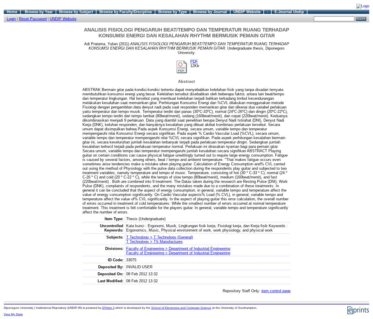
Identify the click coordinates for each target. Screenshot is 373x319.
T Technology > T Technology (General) (159, 237)
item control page (276, 291)
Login (11, 19)
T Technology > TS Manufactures (154, 241)
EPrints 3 (108, 307)
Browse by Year (39, 12)
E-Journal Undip (289, 12)
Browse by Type (172, 12)
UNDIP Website (247, 12)
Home (12, 12)
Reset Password (33, 19)
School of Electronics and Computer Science (181, 307)
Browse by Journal (210, 12)
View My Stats (13, 314)
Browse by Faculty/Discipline (125, 12)
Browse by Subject (76, 12)
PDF (194, 61)
